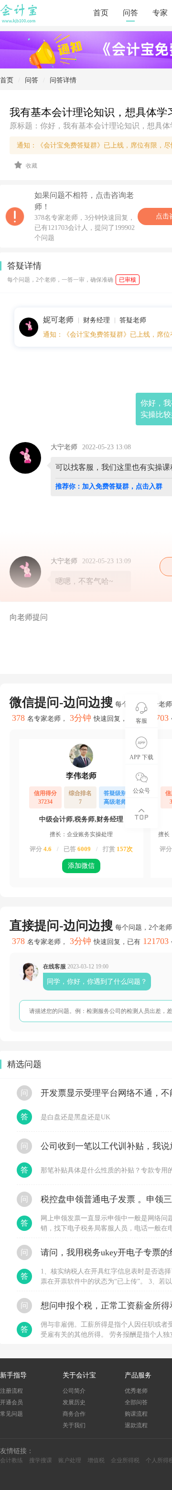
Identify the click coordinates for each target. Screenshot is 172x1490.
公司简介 (74, 1391)
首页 (100, 13)
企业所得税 (125, 1460)
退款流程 (136, 1425)
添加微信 (81, 865)
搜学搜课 (40, 1460)
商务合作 (74, 1413)
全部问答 (136, 1402)
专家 (160, 13)
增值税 (96, 1460)
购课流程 (136, 1413)
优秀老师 (136, 1391)
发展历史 (74, 1402)
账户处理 (69, 1460)
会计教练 (11, 1460)
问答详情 (63, 80)
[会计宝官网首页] (19, 21)
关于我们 (74, 1425)
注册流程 (11, 1391)
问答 (130, 13)
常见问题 (11, 1413)
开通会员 (11, 1402)
